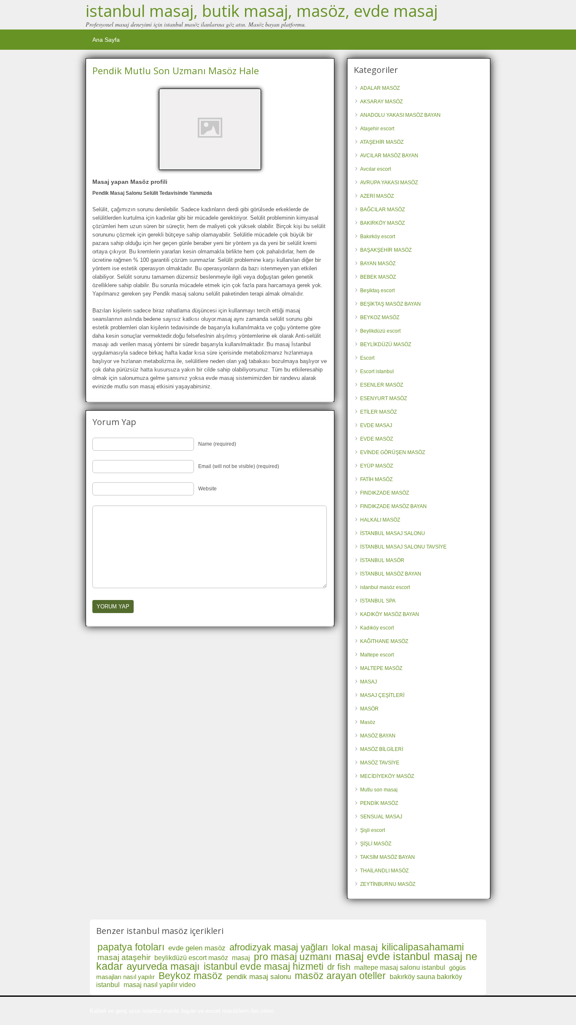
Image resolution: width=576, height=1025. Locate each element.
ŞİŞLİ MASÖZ (375, 844)
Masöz (367, 722)
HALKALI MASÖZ (380, 520)
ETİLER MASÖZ (378, 412)
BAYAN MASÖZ (378, 263)
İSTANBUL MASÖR (382, 560)
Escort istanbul (377, 371)
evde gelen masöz (197, 948)
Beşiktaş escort (377, 290)
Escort (367, 358)
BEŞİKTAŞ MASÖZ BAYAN (390, 304)
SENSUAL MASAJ (381, 817)
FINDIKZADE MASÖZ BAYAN (393, 506)
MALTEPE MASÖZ (381, 668)
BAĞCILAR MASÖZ (382, 210)
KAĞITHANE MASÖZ (384, 641)
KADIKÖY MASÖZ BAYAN (389, 614)
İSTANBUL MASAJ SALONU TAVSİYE (403, 547)
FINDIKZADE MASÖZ (384, 493)
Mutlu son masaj (379, 790)
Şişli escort (372, 830)
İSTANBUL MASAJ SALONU (392, 533)
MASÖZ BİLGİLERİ (381, 749)
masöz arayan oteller (340, 975)
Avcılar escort (375, 169)
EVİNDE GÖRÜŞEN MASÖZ (392, 452)
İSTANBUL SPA (378, 601)
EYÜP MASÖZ (376, 466)
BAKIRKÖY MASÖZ (382, 223)
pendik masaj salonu (258, 977)
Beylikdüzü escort (380, 331)
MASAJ (368, 682)
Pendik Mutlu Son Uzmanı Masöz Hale (175, 70)
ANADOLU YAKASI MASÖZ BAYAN (400, 115)
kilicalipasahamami (423, 947)
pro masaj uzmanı (292, 956)
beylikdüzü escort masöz (191, 957)
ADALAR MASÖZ (380, 88)
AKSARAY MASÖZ (381, 102)
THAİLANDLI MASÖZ (384, 871)
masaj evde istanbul (382, 956)
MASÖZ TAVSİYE (379, 763)
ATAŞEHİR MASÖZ (382, 142)
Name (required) (217, 444)
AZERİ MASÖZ (377, 196)
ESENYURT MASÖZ (383, 398)
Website (207, 489)
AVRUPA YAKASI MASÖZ (389, 183)
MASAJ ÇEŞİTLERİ (382, 695)
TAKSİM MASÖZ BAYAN (387, 857)
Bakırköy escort (377, 236)
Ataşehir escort (377, 129)
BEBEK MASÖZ (378, 277)
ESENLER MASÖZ (381, 385)
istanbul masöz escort (385, 587)
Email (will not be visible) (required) (238, 466)
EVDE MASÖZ (376, 439)
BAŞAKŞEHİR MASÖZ (386, 250)
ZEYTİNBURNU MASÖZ (387, 884)
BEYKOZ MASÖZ (379, 317)
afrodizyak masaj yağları (278, 947)
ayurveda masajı (163, 966)
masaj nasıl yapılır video (160, 984)
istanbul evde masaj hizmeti (263, 966)
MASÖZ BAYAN (378, 736)
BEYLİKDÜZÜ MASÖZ (385, 344)
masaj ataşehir (124, 957)
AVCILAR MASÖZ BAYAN (389, 156)
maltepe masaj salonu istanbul (399, 967)
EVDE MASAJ (376, 425)
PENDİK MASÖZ (379, 803)
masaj (241, 957)
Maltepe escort (377, 655)
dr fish (338, 966)
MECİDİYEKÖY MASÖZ (387, 776)
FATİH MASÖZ (376, 479)
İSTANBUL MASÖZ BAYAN (390, 574)
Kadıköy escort (377, 628)
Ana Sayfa (106, 39)
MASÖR (369, 709)
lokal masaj (355, 947)
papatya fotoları (130, 947)
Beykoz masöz (191, 975)
